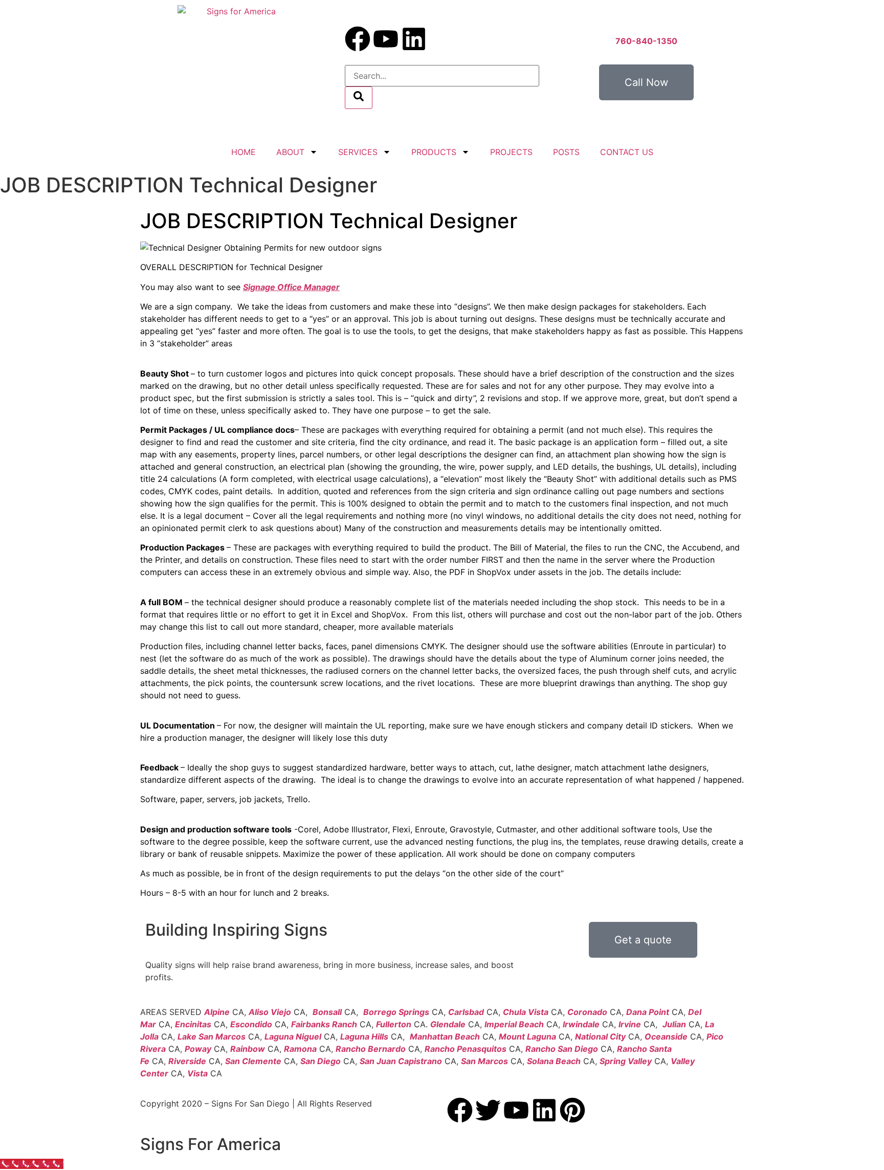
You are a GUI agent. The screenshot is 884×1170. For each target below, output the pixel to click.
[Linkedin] (414, 39)
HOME (243, 152)
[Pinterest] (572, 1110)
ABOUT (290, 152)
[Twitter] (488, 1110)
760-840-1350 (646, 41)
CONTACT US (626, 152)
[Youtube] (386, 39)
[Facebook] (357, 39)
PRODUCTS (433, 152)
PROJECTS (511, 152)
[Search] (358, 97)
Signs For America (210, 1144)
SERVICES (358, 152)
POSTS (566, 152)
